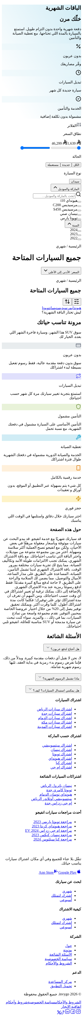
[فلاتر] (76, 302)
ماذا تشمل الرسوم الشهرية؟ (61, 678)
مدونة (67, 950)
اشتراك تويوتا (62, 754)
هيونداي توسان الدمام (55, 794)
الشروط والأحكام (59, 963)
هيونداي (76, 308)
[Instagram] (78, 1013)
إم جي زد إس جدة (58, 803)
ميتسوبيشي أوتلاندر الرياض (51, 799)
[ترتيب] (67, 302)
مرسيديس (64, 308)
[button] (41, 200)
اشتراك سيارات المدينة (54, 727)
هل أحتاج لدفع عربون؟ (65, 649)
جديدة (66, 165)
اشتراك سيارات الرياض (54, 709)
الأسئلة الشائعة (60, 954)
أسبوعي (66, 900)
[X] (59, 1013)
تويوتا (46, 308)
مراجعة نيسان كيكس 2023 (52, 835)
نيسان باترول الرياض (56, 786)
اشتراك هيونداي (60, 758)
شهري (67, 891)
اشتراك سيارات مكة (56, 722)
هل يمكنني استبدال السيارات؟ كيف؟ (56, 690)
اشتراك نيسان (61, 750)
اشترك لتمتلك (61, 895)
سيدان (75, 181)
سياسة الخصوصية (58, 959)
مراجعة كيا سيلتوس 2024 (52, 839)
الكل (76, 165)
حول (68, 946)
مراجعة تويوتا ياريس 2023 (52, 822)
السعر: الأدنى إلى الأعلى (63, 272)
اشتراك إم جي (61, 767)
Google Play (67, 872)
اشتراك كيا (64, 763)
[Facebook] (73, 1013)
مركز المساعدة (60, 982)
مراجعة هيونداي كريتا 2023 (52, 826)
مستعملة (53, 165)
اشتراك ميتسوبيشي (57, 745)
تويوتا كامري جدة (59, 790)
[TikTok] (63, 1013)
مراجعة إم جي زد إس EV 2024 (48, 830)
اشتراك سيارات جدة (57, 713)
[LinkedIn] (67, 1013)
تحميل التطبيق (61, 986)
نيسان (53, 308)
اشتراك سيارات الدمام (55, 718)
